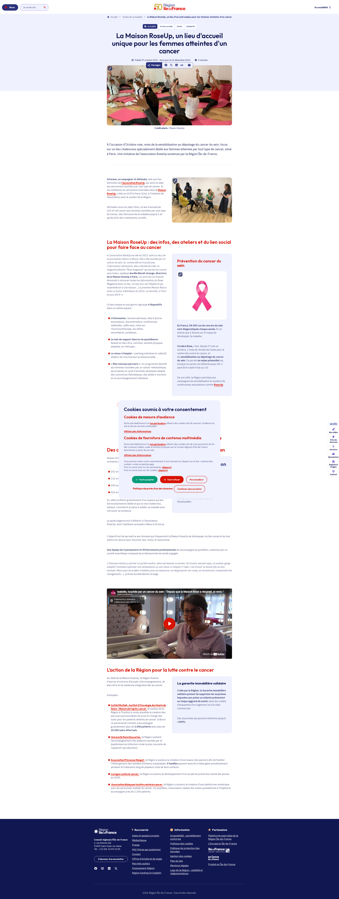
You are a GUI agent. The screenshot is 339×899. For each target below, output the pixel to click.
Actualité (151, 26)
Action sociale (166, 26)
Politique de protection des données (185, 850)
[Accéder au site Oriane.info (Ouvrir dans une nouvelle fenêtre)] (225, 857)
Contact (333, 474)
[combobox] (34, 7)
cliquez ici (166, 467)
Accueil (114, 17)
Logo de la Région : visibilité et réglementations (186, 872)
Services (333, 450)
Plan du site (176, 860)
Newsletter (333, 457)
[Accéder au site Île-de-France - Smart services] (225, 850)
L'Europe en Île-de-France (222, 843)
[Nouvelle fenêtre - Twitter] (116, 868)
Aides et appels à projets (145, 835)
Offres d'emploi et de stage (147, 858)
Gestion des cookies (181, 856)
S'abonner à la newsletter (111, 859)
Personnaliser (197, 479)
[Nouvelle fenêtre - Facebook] (95, 868)
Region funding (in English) (146, 872)
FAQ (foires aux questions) (146, 849)
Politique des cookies (181, 843)
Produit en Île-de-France (221, 864)
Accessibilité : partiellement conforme (185, 837)
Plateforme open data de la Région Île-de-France (223, 837)
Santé (179, 26)
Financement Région (143, 868)
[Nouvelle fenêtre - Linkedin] (109, 868)
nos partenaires (158, 423)
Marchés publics (141, 863)
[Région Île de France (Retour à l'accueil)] (169, 7)
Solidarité (190, 26)
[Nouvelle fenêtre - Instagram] (102, 868)
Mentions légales (179, 865)
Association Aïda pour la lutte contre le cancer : (137, 784)
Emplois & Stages (333, 465)
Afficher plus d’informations (137, 431)
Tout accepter (146, 479)
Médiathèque (139, 840)
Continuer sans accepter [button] (189, 488)
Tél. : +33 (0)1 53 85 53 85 (107, 849)
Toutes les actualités (132, 17)
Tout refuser (173, 479)
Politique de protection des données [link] (153, 488)
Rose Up (218, 384)
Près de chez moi (333, 441)
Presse (136, 844)
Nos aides (333, 432)
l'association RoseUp (133, 182)
